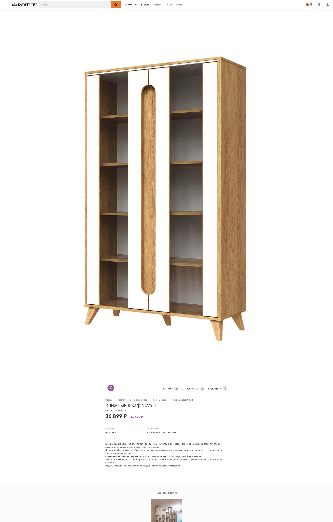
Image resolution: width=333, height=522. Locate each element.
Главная (108, 400)
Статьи (179, 5)
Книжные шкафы (160, 400)
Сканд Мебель (115, 411)
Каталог (121, 400)
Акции (169, 5)
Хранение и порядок (139, 400)
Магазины (158, 5)
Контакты (145, 5)
